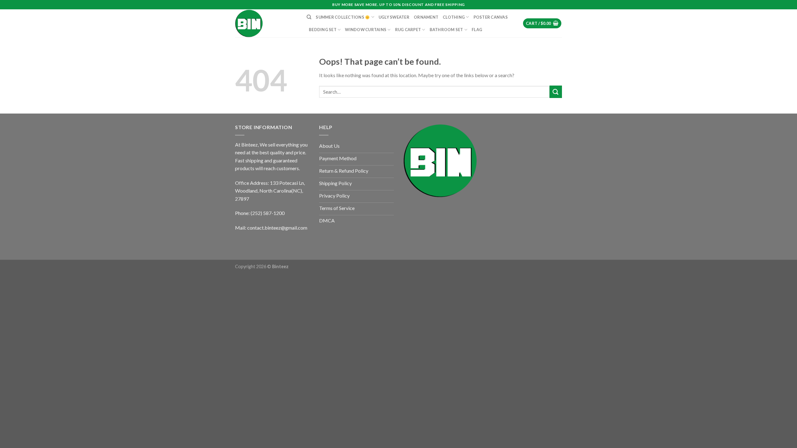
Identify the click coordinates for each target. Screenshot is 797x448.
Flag (477, 29)
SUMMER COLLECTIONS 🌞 (343, 17)
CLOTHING (454, 17)
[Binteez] (266, 23)
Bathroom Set (446, 29)
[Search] (309, 17)
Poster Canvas (491, 17)
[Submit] (555, 92)
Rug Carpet (408, 29)
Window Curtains (365, 29)
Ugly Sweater (394, 17)
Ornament (426, 17)
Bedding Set (323, 29)
